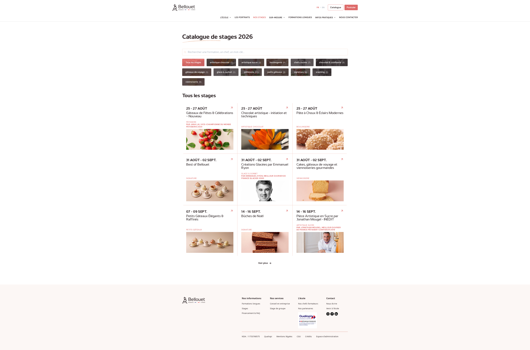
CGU (299, 336)
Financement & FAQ (251, 313)
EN (323, 7)
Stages (245, 308)
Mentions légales (284, 336)
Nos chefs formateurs (308, 303)
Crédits (308, 336)
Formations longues (251, 303)
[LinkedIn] (336, 314)
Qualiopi (268, 336)
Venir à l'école (332, 308)
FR (318, 7)
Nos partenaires (305, 308)
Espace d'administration (327, 336)
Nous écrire (331, 303)
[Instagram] (328, 314)
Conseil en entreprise (280, 303)
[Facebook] (332, 314)
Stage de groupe (277, 308)
